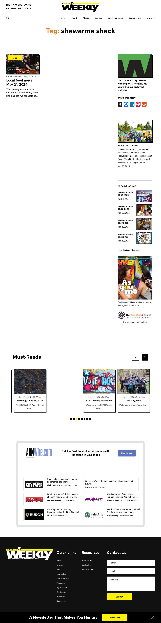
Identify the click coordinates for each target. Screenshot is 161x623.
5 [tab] (82, 419)
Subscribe (115, 617)
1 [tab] (71, 419)
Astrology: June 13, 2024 (28, 400)
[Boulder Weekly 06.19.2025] (144, 224)
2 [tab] (74, 419)
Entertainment (115, 18)
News (63, 18)
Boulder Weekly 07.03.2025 (125, 194)
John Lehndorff (16, 77)
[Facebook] (126, 104)
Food (74, 18)
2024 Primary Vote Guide (97, 400)
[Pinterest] (138, 104)
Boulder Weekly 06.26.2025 (125, 207)
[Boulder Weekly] (80, 7)
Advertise (61, 583)
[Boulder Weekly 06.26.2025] (144, 210)
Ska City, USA (132, 400)
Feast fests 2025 (128, 145)
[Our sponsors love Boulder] (135, 315)
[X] (120, 104)
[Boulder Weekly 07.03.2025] (144, 196)
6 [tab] (84, 419)
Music (86, 18)
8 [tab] (90, 419)
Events (98, 18)
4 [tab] (79, 419)
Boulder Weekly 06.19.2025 (125, 221)
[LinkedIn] (132, 104)
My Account (62, 587)
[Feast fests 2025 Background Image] (135, 130)
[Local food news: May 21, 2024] (22, 64)
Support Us (135, 18)
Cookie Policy (87, 565)
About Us (61, 596)
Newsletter (61, 574)
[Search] (7, 18)
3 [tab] (76, 419)
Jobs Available (63, 578)
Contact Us (61, 592)
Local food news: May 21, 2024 (19, 82)
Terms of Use (87, 569)
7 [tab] (87, 419)
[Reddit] (144, 104)
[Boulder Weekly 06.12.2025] (144, 238)
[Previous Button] (135, 357)
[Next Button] (145, 357)
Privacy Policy (87, 560)
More (149, 18)
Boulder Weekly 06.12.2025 (125, 235)
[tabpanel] (28, 390)
